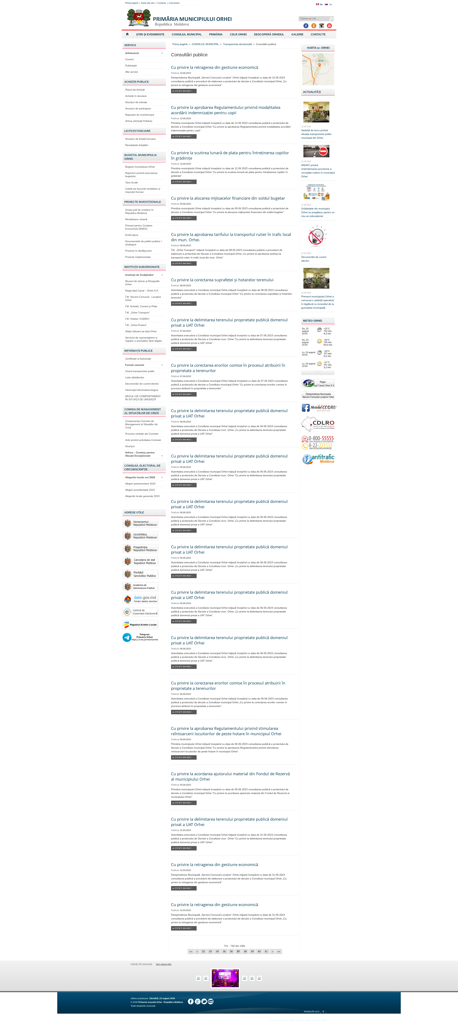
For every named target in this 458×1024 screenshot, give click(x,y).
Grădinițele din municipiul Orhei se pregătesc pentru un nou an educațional (318, 212)
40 (259, 951)
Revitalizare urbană (136, 219)
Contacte (161, 3)
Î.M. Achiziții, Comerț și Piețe (141, 306)
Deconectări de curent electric (142, 383)
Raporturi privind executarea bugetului (141, 175)
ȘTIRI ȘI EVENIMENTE (150, 34)
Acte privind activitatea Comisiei (143, 440)
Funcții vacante (144, 364)
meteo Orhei (312, 320)
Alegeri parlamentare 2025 (140, 483)
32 (203, 951)
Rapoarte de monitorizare (139, 114)
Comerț (129, 59)
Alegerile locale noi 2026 (144, 477)
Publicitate (131, 65)
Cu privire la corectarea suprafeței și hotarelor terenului (222, 279)
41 (266, 951)
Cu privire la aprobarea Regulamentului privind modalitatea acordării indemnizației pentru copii (225, 110)
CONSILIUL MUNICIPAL (187, 34)
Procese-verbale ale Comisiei (141, 433)
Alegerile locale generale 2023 (142, 496)
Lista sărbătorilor (134, 377)
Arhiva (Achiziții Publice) (138, 121)
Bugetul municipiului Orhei (140, 166)
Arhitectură (144, 53)
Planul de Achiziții (135, 89)
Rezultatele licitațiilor (136, 145)
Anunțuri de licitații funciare (140, 138)
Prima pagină (131, 3)
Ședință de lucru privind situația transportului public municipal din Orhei (316, 134)
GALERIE (297, 34)
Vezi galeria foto (163, 964)
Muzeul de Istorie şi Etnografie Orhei (142, 283)
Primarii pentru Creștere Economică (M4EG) (138, 227)
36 (231, 951)
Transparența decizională (237, 44)
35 (224, 951)
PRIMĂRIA (216, 34)
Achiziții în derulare (136, 96)
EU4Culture (131, 235)
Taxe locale (131, 182)
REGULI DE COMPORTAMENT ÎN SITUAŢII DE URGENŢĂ (143, 398)
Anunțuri (130, 446)
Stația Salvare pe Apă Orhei (141, 331)
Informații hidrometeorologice (141, 390)
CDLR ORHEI (238, 34)
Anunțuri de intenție (136, 102)
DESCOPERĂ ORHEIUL (269, 34)
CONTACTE (318, 34)
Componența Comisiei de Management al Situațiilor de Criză (141, 424)
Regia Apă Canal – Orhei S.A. (142, 290)
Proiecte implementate (138, 257)
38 (245, 951)
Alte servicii (131, 71)
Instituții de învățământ (144, 274)
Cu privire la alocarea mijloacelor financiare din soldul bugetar (228, 198)
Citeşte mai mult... (184, 91)
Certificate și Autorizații (138, 358)
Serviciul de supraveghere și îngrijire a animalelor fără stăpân (143, 339)
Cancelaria (174, 3)
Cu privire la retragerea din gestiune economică (214, 67)
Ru (331, 4)
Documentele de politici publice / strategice (143, 243)
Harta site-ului (148, 3)
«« (190, 951)
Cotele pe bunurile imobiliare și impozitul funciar (142, 190)
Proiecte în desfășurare (138, 250)
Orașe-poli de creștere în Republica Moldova (139, 211)
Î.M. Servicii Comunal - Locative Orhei (143, 298)
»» (278, 951)
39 (252, 951)
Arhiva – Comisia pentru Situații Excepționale (144, 454)
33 (210, 951)
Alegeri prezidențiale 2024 (140, 489)
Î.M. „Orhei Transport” (137, 312)
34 (217, 951)
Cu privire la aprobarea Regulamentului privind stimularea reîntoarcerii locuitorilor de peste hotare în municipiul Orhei (226, 731)
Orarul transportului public (140, 371)
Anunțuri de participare (138, 108)
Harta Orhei (318, 47)
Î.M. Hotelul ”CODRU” (137, 318)
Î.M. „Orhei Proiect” (136, 325)
